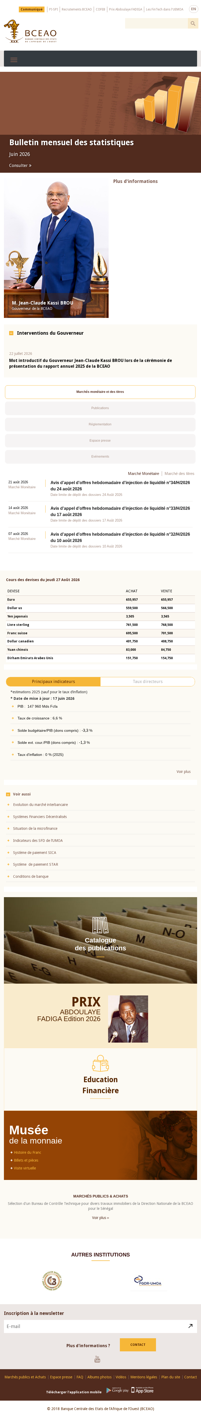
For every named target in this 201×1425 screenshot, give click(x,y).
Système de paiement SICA (34, 852)
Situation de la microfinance (35, 828)
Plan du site (170, 1377)
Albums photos (99, 1377)
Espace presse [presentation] (100, 440)
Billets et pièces (26, 1160)
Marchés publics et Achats (25, 1377)
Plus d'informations (135, 180)
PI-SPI (53, 9)
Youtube (99, 1358)
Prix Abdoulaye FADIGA (125, 9)
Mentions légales (143, 1377)
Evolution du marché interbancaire (40, 804)
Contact (138, 1344)
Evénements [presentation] (100, 456)
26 (96, 1018)
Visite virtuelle (25, 1168)
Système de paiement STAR (35, 864)
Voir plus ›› (100, 1217)
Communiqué (32, 9)
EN (193, 9)
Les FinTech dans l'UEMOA (164, 9)
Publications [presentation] (100, 408)
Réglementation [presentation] (100, 424)
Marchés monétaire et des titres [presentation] (100, 391)
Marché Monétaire (143, 473)
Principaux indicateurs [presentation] (53, 681)
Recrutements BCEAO (77, 9)
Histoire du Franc (27, 1152)
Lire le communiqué (28, 165)
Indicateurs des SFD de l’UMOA (38, 840)
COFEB (100, 9)
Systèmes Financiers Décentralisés (40, 816)
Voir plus (184, 771)
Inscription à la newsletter (34, 1313)
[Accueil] (30, 31)
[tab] (100, 392)
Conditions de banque (30, 876)
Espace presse (61, 1377)
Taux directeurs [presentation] (148, 681)
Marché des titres (179, 473)
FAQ (79, 1377)
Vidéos (121, 1377)
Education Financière (100, 1085)
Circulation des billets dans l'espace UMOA (75, 146)
